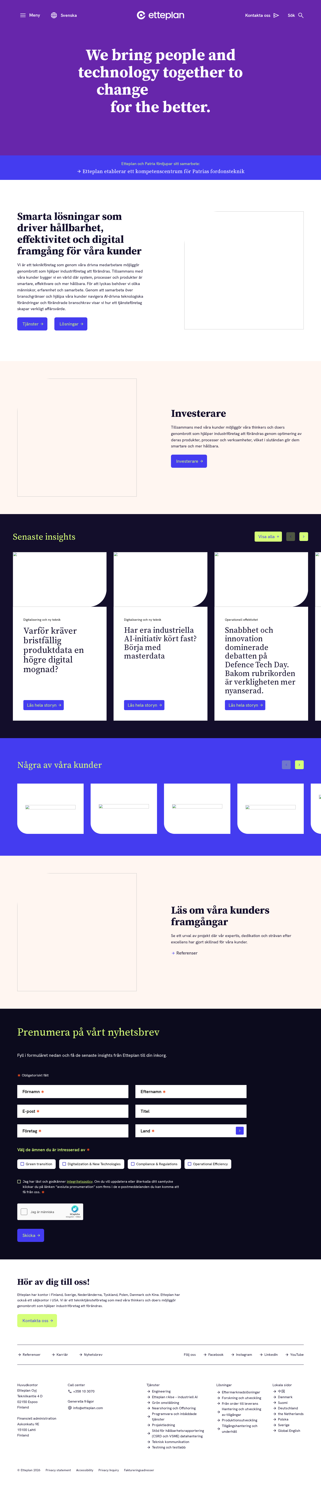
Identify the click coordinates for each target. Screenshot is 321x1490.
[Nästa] (303, 536)
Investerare (190, 462)
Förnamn (31, 1091)
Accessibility (84, 1470)
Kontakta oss (35, 1320)
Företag (29, 1131)
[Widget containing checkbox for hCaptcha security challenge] (50, 1211)
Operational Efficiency (210, 1164)
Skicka (28, 1235)
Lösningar (69, 324)
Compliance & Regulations (157, 1164)
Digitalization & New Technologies (94, 1164)
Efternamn (151, 1091)
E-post (28, 1111)
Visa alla (266, 536)
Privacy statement (58, 1470)
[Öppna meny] (23, 15)
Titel (145, 1111)
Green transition (39, 1164)
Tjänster (30, 324)
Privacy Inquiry (108, 1470)
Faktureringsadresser (139, 1470)
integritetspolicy (80, 1181)
